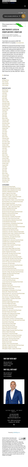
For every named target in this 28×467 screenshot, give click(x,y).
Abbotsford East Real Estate (8, 186)
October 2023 (5, 145)
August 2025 (5, 110)
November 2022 (6, 161)
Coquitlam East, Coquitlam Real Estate (11, 241)
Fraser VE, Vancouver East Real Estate (11, 261)
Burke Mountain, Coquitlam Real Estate (11, 216)
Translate (12, 2)
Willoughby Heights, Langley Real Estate (11, 348)
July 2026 (4, 93)
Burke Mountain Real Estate (8, 215)
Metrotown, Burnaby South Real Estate (11, 286)
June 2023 (4, 150)
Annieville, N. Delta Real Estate (9, 198)
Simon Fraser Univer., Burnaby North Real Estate (13, 320)
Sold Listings (5, 85)
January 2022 (5, 176)
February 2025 (5, 120)
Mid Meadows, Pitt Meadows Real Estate (11, 290)
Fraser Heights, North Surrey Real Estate (11, 260)
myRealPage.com (16, 432)
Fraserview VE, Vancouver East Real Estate (12, 265)
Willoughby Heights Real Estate (9, 347)
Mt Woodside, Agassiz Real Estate (10, 295)
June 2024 (4, 131)
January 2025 (5, 121)
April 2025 (4, 116)
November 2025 (6, 105)
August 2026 (5, 91)
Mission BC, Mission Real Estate (9, 291)
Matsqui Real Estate (7, 283)
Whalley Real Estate (7, 341)
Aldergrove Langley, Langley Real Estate (11, 196)
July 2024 (4, 130)
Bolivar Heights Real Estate (8, 203)
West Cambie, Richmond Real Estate (10, 338)
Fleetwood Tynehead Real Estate (10, 255)
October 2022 (5, 163)
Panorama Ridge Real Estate (9, 303)
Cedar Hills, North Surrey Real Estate (10, 218)
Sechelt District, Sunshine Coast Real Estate (12, 318)
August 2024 (5, 128)
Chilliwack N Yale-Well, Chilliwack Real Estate (13, 231)
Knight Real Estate (6, 276)
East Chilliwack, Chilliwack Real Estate (11, 250)
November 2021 (6, 180)
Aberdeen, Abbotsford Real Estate (10, 191)
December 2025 (6, 103)
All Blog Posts (5, 80)
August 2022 (5, 165)
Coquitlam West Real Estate (8, 243)
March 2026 (5, 100)
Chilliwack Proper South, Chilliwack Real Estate (13, 233)
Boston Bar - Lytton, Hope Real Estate (11, 206)
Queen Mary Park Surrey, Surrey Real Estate (12, 306)
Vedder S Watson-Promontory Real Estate (12, 335)
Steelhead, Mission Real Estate (9, 328)
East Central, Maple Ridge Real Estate (11, 248)
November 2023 (6, 143)
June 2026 (4, 95)
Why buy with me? (8, 362)
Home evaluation (7, 374)
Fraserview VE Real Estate (8, 263)
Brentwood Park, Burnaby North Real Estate (12, 211)
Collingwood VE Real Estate (8, 238)
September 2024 (6, 126)
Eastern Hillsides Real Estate (9, 251)
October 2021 (5, 181)
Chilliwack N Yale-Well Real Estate (10, 230)
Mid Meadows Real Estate (8, 288)
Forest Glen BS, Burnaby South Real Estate (12, 258)
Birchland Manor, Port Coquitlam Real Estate (12, 201)
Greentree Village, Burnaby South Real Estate (12, 271)
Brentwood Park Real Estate (8, 210)
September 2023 (6, 146)
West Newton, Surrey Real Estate (10, 340)
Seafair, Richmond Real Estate (9, 316)
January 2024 (5, 140)
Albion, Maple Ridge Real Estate (9, 195)
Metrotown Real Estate (7, 285)
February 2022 (5, 175)
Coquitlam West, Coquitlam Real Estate (13, 36)
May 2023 (4, 151)
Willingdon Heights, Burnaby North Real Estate (13, 345)
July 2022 (4, 166)
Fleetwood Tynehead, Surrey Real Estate (11, 256)
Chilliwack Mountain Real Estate (9, 228)
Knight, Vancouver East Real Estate (10, 278)
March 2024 (5, 136)
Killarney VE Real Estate (8, 275)
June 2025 (4, 113)
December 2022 (6, 160)
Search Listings (7, 365)
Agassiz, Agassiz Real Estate (9, 193)
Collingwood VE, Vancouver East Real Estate (12, 240)
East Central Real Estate (8, 246)
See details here (20, 42)
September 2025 (6, 108)
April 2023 (4, 153)
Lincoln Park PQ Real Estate (8, 280)
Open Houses (5, 83)
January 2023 (5, 158)
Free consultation (8, 376)
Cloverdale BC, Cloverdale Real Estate (11, 236)
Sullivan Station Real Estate (8, 331)
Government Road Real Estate (9, 268)
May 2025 (4, 115)
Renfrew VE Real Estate (7, 308)
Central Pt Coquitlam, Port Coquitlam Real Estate (13, 226)
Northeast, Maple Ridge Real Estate (10, 301)
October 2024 (5, 125)
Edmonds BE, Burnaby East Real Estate (11, 253)
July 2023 (4, 148)
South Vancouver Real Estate (9, 323)
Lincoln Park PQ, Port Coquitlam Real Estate (12, 281)
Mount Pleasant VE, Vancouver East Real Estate (13, 293)
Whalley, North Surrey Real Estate (10, 343)
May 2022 (4, 170)
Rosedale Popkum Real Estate (9, 311)
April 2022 (4, 171)
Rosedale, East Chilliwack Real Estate (11, 313)
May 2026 (4, 96)
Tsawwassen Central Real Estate (10, 333)
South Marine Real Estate (8, 321)
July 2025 (4, 111)
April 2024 (4, 135)
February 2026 (5, 101)
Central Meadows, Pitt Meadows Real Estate (12, 223)
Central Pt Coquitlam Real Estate (10, 225)
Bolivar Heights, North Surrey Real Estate (11, 205)
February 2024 (5, 138)
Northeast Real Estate (7, 300)
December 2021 (6, 178)
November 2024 (6, 123)
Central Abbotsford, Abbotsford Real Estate (12, 220)
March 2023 (5, 155)
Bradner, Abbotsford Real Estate (9, 208)
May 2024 (4, 133)
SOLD (25, 12)
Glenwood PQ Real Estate (8, 266)
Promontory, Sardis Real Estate (9, 305)
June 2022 (4, 168)
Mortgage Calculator (8, 363)
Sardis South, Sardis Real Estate (9, 315)
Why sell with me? (8, 373)
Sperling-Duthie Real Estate (8, 325)
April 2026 (4, 98)
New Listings (5, 81)
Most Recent (5, 90)
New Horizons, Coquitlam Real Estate (11, 296)
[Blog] (14, 424)
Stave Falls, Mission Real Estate (9, 326)
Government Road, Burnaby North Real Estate (13, 270)
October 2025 (5, 106)
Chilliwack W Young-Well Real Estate (11, 235)
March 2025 (5, 118)
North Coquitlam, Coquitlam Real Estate (11, 298)
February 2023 (5, 156)
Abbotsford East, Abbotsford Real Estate (11, 188)
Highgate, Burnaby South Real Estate (11, 273)
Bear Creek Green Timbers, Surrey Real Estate (13, 199)
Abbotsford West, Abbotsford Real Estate (11, 189)
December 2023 (6, 141)
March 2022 (5, 173)
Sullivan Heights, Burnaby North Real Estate (12, 330)
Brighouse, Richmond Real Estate (10, 213)
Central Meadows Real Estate (9, 221)
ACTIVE (19, 12)
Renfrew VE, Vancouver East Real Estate (11, 310)
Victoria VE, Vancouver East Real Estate (11, 336)
